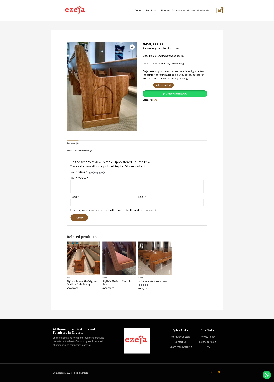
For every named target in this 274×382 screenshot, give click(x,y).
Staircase (177, 10)
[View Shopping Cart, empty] (219, 10)
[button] (132, 47)
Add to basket (163, 85)
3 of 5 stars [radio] (96, 172)
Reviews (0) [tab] (72, 143)
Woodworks (203, 10)
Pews (154, 99)
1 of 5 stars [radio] (90, 172)
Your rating (78, 172)
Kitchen (191, 10)
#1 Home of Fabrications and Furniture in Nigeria (74, 330)
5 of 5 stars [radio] (103, 172)
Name (74, 196)
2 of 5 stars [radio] (93, 172)
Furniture (151, 10)
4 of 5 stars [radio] (100, 172)
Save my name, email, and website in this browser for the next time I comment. (115, 210)
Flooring (165, 10)
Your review (79, 178)
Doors (138, 10)
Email (142, 196)
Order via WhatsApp (176, 93)
